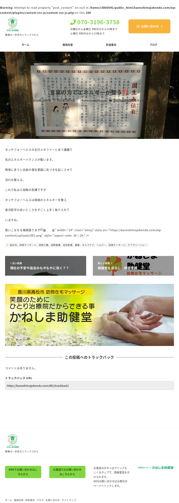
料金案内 (30, 500)
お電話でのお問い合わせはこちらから (67, 472)
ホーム (8, 500)
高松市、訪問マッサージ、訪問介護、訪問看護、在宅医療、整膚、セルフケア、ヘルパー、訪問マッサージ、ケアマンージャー (78, 245)
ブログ (40, 500)
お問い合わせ (52, 500)
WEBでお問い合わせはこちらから (23, 472)
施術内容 (19, 500)
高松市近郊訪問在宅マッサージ (131, 100)
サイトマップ (69, 500)
